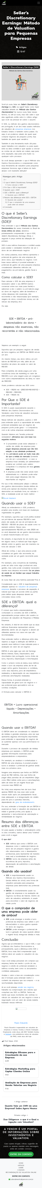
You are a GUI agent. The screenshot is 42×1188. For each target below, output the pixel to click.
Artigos (22, 47)
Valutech (8, 1034)
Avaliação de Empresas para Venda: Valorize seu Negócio (21, 1084)
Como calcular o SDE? (15, 185)
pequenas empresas (23, 129)
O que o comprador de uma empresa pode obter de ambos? (21, 203)
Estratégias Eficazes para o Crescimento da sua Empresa (20, 1055)
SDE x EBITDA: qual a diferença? (16, 192)
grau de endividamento (25, 802)
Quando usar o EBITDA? (16, 195)
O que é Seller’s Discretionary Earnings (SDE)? (20, 182)
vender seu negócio (26, 987)
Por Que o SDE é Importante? (15, 187)
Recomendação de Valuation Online (21, 1172)
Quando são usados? (15, 200)
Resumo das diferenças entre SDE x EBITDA (20, 197)
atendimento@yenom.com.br (21, 1179)
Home (21, 1163)
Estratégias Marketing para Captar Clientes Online (20, 1070)
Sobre (21, 1168)
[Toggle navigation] (38, 2)
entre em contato (21, 1154)
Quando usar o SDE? (12, 190)
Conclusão (8, 207)
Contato (20, 1170)
